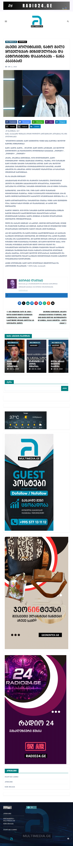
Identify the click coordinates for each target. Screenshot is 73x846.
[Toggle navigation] (6, 21)
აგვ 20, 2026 (36, 369)
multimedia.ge (23, 290)
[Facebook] (7, 295)
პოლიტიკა (22, 42)
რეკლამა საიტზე (11, 777)
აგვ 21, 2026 (14, 369)
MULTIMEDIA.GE (11, 42)
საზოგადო (11, 345)
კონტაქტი (9, 782)
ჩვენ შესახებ (10, 787)
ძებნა (9, 382)
